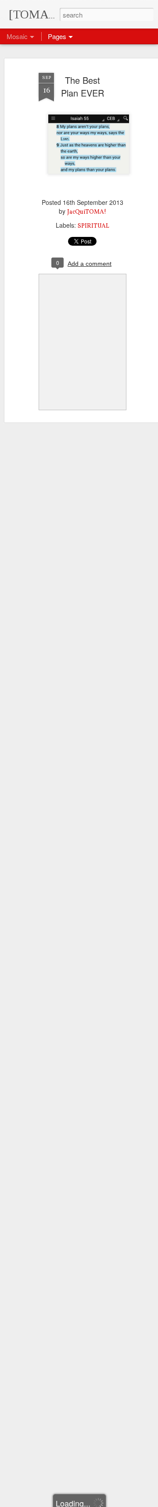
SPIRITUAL (93, 226)
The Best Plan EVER (82, 86)
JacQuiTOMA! (86, 212)
